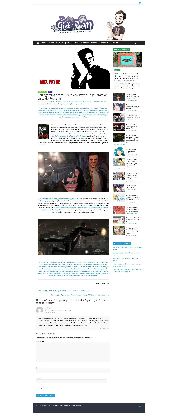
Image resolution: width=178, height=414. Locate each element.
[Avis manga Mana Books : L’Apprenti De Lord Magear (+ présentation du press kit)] (119, 134)
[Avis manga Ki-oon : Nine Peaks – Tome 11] (119, 114)
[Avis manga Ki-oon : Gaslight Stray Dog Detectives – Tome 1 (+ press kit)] (119, 173)
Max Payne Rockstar (46, 104)
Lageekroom (51, 101)
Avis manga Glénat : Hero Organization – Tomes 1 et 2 (132, 126)
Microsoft (55, 104)
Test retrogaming (75, 104)
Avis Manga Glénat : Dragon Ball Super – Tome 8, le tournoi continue (65, 290)
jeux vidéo (93, 101)
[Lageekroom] (89, 10)
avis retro (70, 101)
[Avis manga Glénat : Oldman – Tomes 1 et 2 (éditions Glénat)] (119, 94)
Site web (39, 388)
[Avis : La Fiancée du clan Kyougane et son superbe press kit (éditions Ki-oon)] (127, 53)
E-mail (38, 378)
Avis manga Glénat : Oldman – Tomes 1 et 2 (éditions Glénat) (133, 96)
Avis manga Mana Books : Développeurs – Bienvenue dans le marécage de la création (133, 163)
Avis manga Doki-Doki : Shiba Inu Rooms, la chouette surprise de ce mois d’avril (133, 230)
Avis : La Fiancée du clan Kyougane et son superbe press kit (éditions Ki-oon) (126, 76)
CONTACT (115, 43)
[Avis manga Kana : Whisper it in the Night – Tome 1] (119, 104)
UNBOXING (75, 43)
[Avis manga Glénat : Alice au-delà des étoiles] (119, 148)
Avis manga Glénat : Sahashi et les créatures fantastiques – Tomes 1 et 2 (133, 198)
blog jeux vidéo (85, 101)
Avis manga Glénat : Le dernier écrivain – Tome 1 (133, 219)
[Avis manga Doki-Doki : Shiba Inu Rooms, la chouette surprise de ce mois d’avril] (119, 227)
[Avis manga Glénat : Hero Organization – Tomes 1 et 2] (119, 124)
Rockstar (68, 104)
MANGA (51, 43)
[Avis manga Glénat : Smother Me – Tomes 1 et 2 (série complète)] (119, 207)
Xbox (82, 104)
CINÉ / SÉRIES (85, 43)
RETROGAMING (104, 43)
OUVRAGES (59, 43)
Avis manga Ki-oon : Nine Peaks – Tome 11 (133, 116)
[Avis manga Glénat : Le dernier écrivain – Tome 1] (119, 217)
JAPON (67, 43)
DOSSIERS (94, 43)
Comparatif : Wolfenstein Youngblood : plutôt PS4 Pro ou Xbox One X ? (80, 295)
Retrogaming (61, 104)
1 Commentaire (61, 101)
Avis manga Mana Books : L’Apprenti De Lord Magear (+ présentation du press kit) (132, 138)
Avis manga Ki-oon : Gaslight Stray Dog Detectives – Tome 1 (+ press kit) (133, 176)
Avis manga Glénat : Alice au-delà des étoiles (132, 151)
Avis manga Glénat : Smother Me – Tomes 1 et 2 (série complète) (133, 209)
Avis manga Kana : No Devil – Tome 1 (132, 186)
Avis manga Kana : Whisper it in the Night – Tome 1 (133, 106)
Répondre (105, 329)
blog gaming (77, 101)
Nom (38, 368)
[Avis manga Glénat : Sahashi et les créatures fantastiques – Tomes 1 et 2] (119, 194)
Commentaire (41, 341)
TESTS (43, 43)
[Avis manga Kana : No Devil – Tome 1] (119, 185)
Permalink (51, 313)
